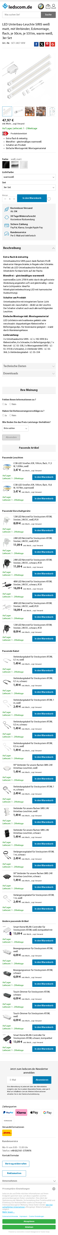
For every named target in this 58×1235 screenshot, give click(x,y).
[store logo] (17, 6)
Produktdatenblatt (19, 134)
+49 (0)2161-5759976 (20, 1151)
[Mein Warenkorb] (48, 6)
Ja (5, 404)
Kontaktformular (10, 1155)
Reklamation (14, 1173)
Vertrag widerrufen (15, 1164)
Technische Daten (14, 366)
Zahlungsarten (9, 1107)
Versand (20, 124)
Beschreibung (12, 248)
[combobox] (21, 15)
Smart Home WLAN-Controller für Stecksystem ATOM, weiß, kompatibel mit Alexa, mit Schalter (32, 930)
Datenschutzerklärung (30, 1094)
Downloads (10, 373)
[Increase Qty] (14, 199)
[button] (18, 111)
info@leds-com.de (20, 1092)
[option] (6, 164)
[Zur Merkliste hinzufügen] (49, 198)
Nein (13, 404)
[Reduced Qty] (5, 199)
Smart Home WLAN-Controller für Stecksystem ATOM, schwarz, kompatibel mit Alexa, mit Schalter (32, 1038)
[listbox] (29, 165)
